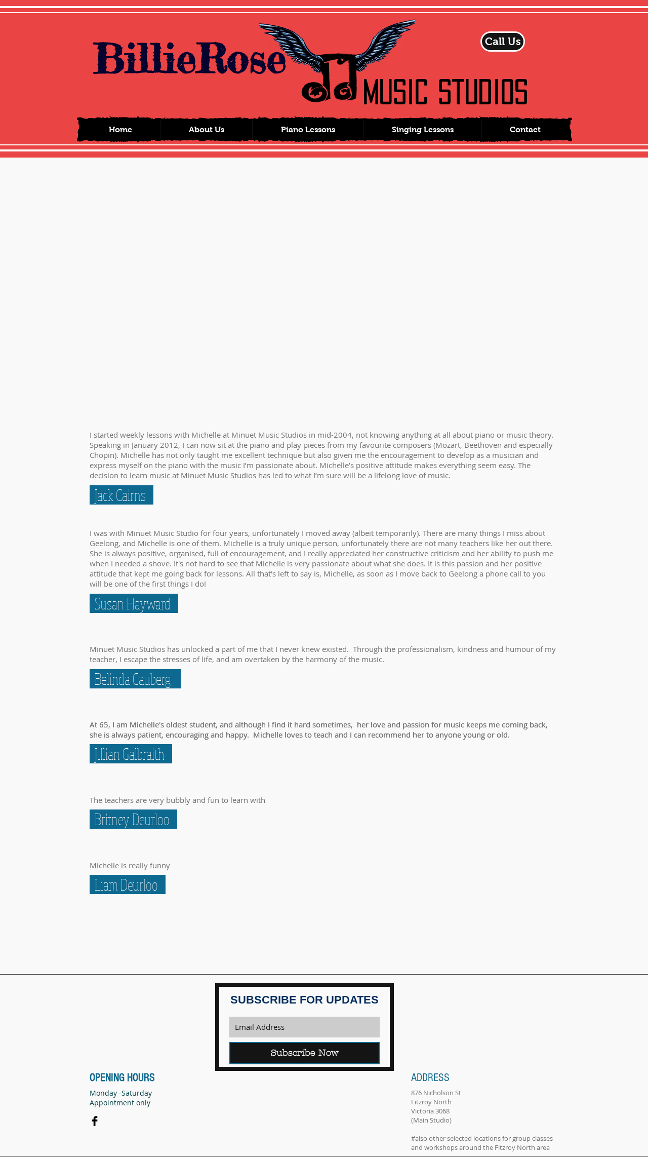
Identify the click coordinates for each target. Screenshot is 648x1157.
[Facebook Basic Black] (95, 1121)
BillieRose (190, 58)
